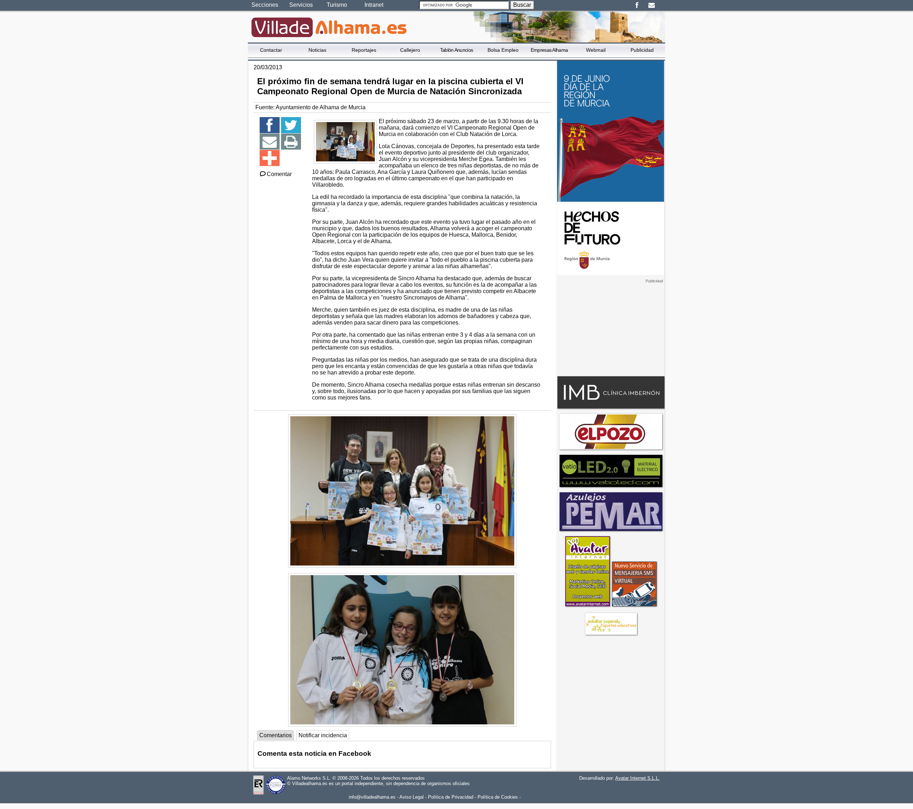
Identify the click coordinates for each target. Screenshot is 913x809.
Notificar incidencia (323, 735)
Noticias (317, 50)
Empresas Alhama (549, 50)
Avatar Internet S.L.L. (637, 778)
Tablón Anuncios (456, 50)
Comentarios (275, 735)
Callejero (410, 50)
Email (651, 5)
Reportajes (364, 50)
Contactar (271, 50)
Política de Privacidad (450, 797)
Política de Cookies (498, 797)
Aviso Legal (411, 797)
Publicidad (642, 50)
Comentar (279, 174)
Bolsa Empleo (503, 50)
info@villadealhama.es (372, 797)
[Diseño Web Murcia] (587, 606)
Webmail (596, 50)
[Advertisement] (610, 328)
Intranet (373, 5)
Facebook (636, 5)
